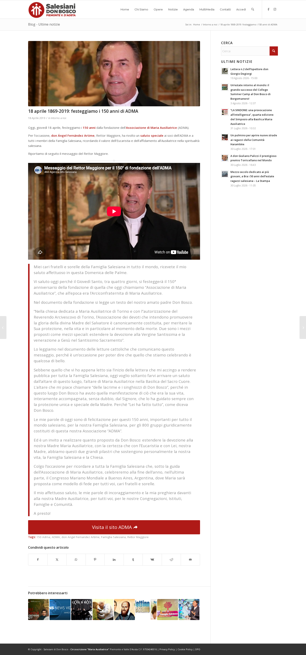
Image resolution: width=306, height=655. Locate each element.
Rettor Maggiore (138, 537)
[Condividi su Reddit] (171, 559)
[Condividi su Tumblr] (133, 559)
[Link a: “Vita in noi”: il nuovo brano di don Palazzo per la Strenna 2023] (81, 609)
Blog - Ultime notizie (44, 24)
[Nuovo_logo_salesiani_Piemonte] (52, 9)
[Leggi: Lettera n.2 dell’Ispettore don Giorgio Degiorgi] (225, 71)
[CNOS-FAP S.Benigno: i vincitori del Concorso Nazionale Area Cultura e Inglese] (3, 327)
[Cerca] (253, 9)
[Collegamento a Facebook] (268, 9)
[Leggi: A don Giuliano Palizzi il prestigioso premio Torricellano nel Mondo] (225, 158)
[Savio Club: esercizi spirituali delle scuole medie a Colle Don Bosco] (303, 327)
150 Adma (43, 537)
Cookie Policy (185, 649)
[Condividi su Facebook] (37, 559)
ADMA (56, 537)
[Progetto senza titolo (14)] (114, 73)
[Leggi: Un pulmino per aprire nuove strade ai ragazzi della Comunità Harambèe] (225, 137)
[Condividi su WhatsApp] (76, 559)
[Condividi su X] (57, 559)
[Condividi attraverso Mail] (190, 559)
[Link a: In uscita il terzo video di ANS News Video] (60, 609)
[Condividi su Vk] (152, 559)
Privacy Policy (167, 649)
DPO (197, 649)
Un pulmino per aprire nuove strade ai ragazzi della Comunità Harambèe (253, 139)
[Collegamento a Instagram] (275, 9)
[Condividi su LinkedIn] (114, 559)
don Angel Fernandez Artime (81, 537)
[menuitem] (125, 9)
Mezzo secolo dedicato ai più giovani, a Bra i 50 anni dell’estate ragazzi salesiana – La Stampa (252, 176)
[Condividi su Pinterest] (95, 559)
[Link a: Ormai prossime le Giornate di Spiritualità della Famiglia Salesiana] (167, 609)
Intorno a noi (58, 118)
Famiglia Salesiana (113, 537)
